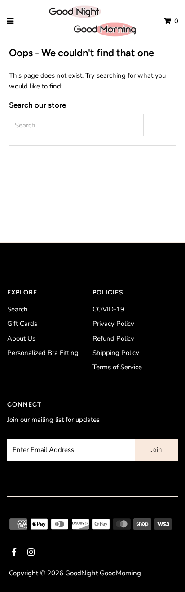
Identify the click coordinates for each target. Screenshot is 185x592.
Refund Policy (113, 338)
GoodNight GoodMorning (103, 573)
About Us (21, 338)
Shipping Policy (115, 352)
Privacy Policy (113, 323)
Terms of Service (117, 367)
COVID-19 (108, 309)
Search (17, 309)
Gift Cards (22, 323)
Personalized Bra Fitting (43, 352)
